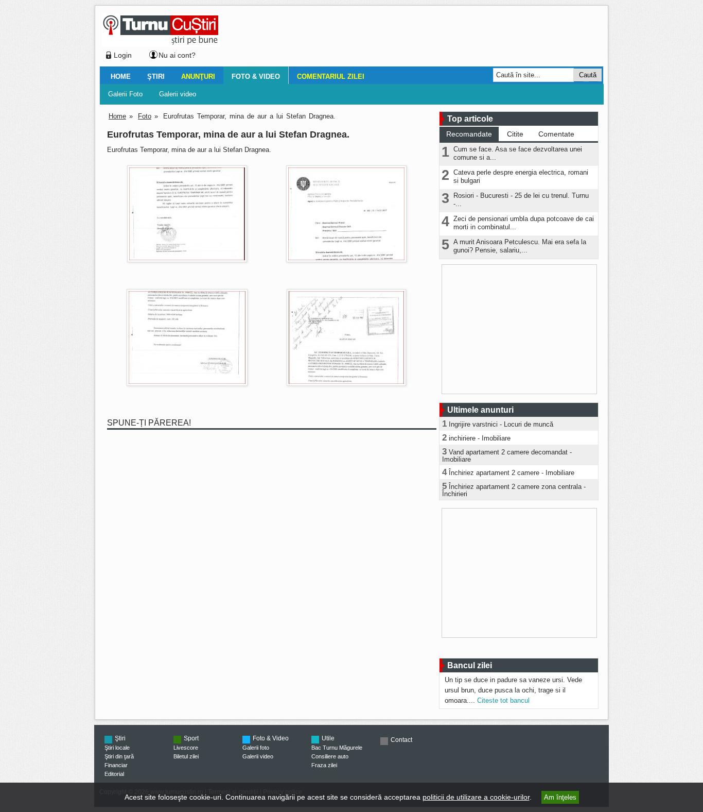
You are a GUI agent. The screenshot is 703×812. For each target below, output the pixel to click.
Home (121, 76)
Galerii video (177, 94)
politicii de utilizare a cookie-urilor (476, 797)
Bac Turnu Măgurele (336, 748)
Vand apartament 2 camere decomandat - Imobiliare (507, 455)
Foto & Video (256, 76)
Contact (401, 739)
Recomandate (469, 134)
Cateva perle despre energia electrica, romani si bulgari (520, 176)
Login (123, 55)
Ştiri (156, 76)
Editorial (114, 774)
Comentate (556, 134)
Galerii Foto (125, 94)
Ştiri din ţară (119, 756)
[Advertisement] (408, 38)
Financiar (116, 765)
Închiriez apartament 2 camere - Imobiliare (511, 473)
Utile (328, 738)
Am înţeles (560, 797)
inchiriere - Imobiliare (480, 438)
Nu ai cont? (177, 55)
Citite (515, 134)
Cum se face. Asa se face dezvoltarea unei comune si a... (517, 153)
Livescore (185, 748)
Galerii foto (255, 748)
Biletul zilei (186, 756)
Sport (191, 738)
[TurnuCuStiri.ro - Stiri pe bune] (161, 44)
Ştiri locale (117, 748)
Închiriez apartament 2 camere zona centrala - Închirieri (514, 490)
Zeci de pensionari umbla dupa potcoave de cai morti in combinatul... (523, 223)
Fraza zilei (324, 765)
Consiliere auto (329, 756)
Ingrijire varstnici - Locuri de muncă (501, 424)
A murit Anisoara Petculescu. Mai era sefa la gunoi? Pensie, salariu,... (519, 246)
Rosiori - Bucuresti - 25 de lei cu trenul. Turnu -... (521, 200)
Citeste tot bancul (503, 700)
